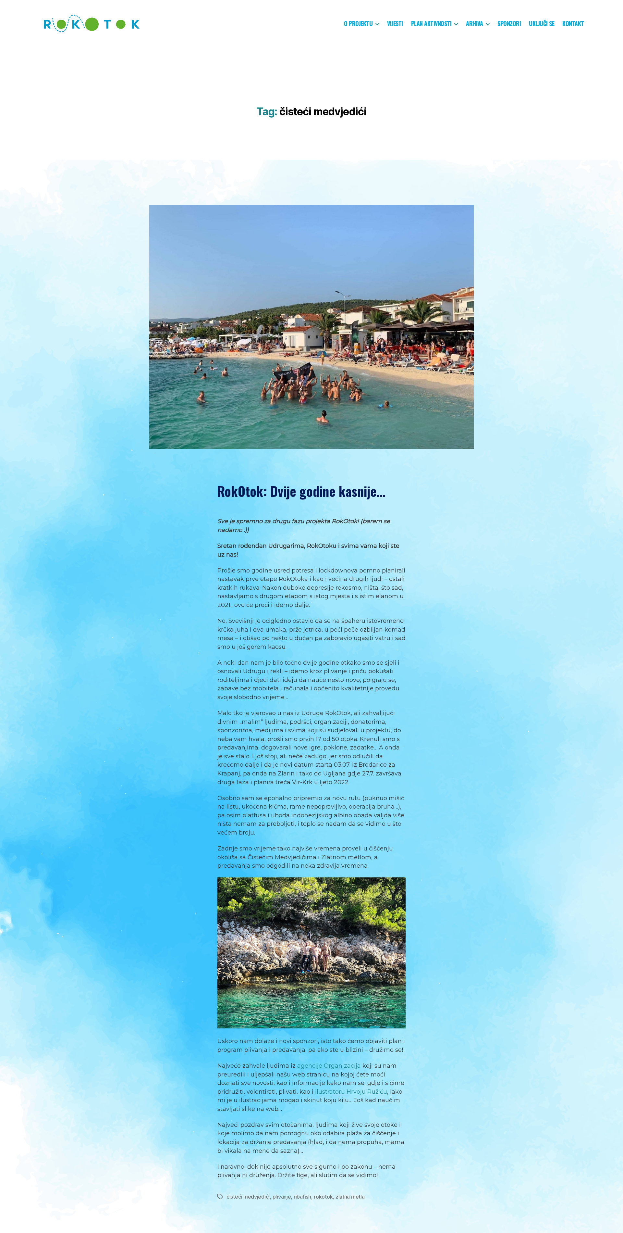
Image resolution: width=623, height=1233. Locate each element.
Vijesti (395, 23)
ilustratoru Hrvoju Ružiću (351, 1091)
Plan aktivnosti (431, 23)
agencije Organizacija (329, 1065)
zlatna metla (350, 1196)
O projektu (358, 23)
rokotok (323, 1196)
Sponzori (509, 23)
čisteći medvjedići (248, 1196)
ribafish (302, 1196)
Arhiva (474, 23)
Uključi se (541, 23)
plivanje (282, 1196)
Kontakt (573, 23)
